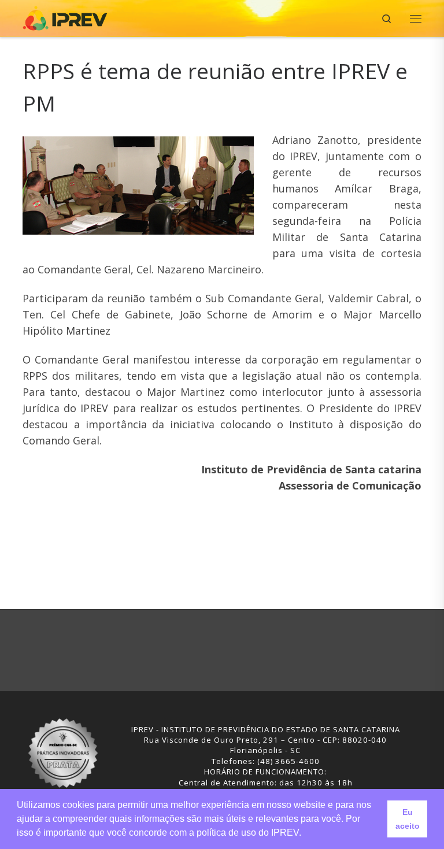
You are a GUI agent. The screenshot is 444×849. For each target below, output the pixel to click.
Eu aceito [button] (407, 819)
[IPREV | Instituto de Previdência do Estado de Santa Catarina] (65, 17)
